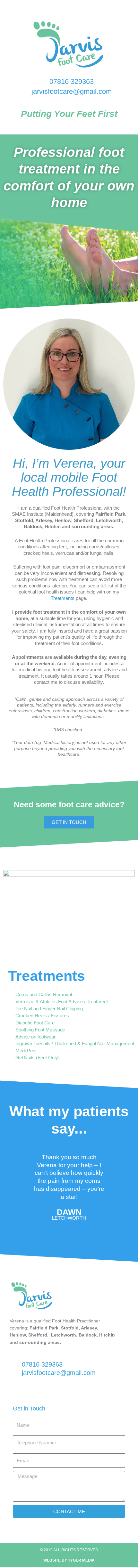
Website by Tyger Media (69, 1560)
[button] (12, 1185)
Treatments (62, 598)
